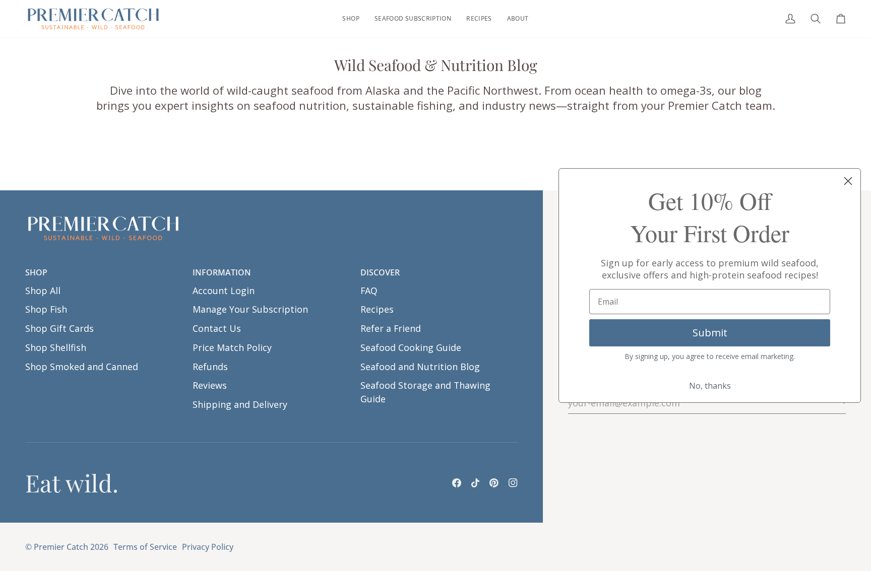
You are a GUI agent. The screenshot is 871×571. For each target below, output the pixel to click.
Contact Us (217, 328)
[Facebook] (456, 482)
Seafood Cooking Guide (410, 347)
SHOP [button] (36, 272)
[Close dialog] (848, 181)
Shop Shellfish (55, 347)
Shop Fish (46, 309)
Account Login (224, 290)
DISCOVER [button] (380, 272)
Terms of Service (145, 546)
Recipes (377, 309)
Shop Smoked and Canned (81, 367)
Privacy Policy (207, 546)
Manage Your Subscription (250, 309)
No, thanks (710, 385)
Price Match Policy (232, 347)
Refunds (210, 367)
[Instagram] (513, 482)
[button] (350, 19)
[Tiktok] (475, 482)
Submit (710, 332)
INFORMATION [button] (222, 272)
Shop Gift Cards (59, 328)
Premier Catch (61, 546)
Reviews (210, 385)
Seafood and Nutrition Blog (420, 367)
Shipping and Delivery (240, 404)
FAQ (369, 290)
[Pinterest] (494, 482)
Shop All (42, 290)
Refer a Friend (390, 328)
